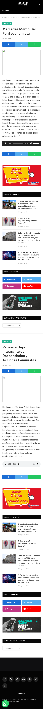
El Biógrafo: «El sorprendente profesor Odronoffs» (27, 220)
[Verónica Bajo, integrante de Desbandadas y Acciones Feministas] (21, 389)
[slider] (36, 143)
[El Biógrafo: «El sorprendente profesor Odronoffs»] (9, 221)
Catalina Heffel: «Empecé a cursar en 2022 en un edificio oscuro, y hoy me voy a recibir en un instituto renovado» (29, 238)
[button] (5, 703)
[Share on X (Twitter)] (21, 44)
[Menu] (3, 4)
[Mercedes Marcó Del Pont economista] (21, 62)
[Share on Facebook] (8, 44)
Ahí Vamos (7, 23)
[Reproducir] (5, 143)
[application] (21, 143)
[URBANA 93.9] (22, 4)
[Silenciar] (31, 143)
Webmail (6, 11)
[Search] (39, 4)
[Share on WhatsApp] (34, 44)
